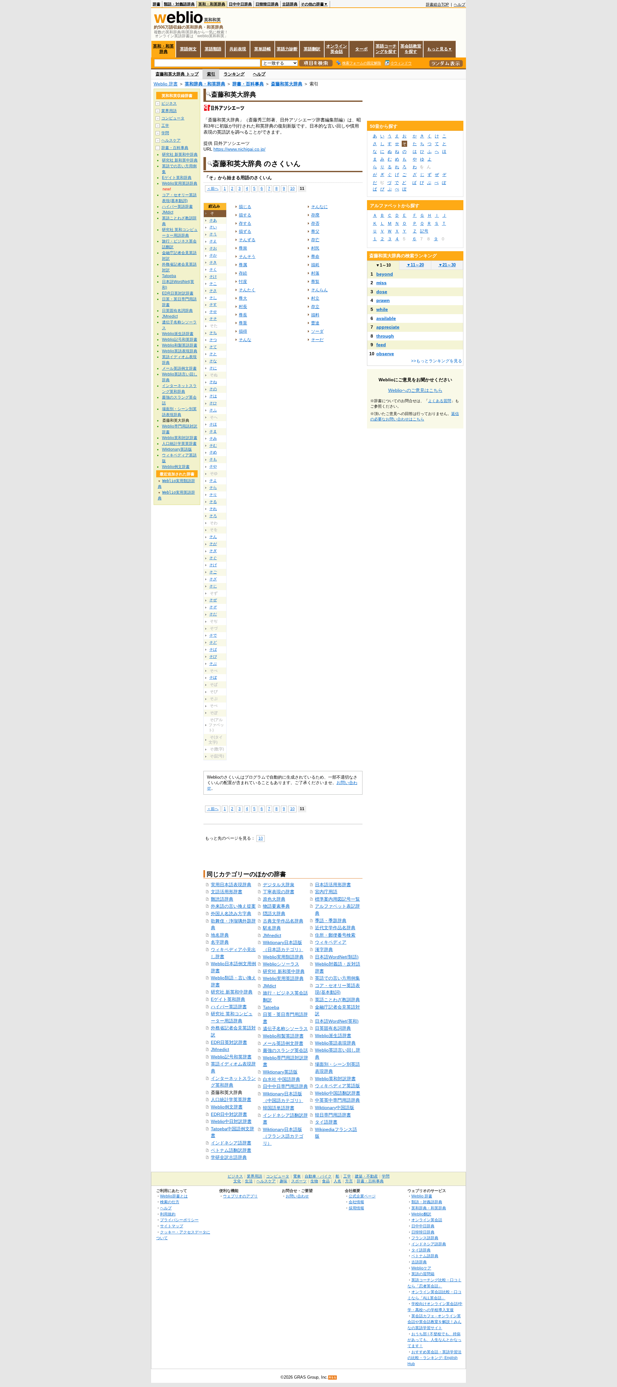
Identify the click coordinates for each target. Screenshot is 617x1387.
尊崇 (243, 248)
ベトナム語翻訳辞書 (231, 1150)
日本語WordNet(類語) (337, 956)
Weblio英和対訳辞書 (335, 1078)
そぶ (213, 663)
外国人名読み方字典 (231, 913)
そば (213, 649)
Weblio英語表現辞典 (335, 1043)
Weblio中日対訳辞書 (231, 1121)
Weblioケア (421, 1268)
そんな (245, 339)
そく (213, 269)
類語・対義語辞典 (179, 4)
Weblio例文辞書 (227, 1106)
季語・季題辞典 (330, 920)
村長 (243, 306)
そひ (213, 403)
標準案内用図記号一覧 (337, 899)
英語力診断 (287, 49)
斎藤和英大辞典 (286, 83)
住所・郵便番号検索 (335, 935)
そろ (213, 516)
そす (213, 304)
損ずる (245, 231)
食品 (326, 1181)
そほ (213, 424)
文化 (237, 1181)
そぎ (213, 551)
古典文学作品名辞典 (283, 920)
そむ (213, 445)
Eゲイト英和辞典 (228, 999)
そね (213, 382)
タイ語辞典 (421, 1250)
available (386, 318)
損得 (243, 331)
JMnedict (220, 1049)
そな (213, 361)
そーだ (317, 339)
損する (245, 215)
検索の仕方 (169, 1202)
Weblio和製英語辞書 (283, 1035)
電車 (297, 1176)
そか (213, 255)
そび (213, 656)
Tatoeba (271, 1007)
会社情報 (356, 1202)
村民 (315, 248)
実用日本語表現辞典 (231, 884)
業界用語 (169, 111)
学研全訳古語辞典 (229, 1157)
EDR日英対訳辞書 (229, 1042)
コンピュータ (172, 118)
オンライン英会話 (336, 49)
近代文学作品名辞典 (335, 927)
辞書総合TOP (437, 4)
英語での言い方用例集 (337, 978)
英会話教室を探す (410, 49)
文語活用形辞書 (226, 891)
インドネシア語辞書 (231, 1142)
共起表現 (237, 49)
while (382, 309)
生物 (314, 1181)
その (213, 389)
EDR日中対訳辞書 (229, 1114)
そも (213, 459)
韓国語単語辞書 (278, 1107)
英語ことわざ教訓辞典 (337, 999)
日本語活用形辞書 (333, 884)
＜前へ (213, 188)
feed (381, 344)
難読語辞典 (222, 899)
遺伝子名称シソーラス (285, 1028)
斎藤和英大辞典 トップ (177, 74)
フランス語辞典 (424, 1238)
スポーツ (299, 1181)
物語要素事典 (276, 906)
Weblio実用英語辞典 (283, 978)
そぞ (213, 607)
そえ (213, 241)
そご (213, 572)
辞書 (156, 4)
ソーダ (317, 331)
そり (213, 494)
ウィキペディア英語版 (337, 1085)
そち (213, 333)
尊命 (315, 256)
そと (213, 354)
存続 (243, 273)
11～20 (415, 264)
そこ (213, 283)
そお (213, 248)
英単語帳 (262, 49)
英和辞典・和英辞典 (205, 83)
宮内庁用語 (326, 891)
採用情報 (356, 1208)
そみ (213, 438)
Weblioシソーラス (281, 964)
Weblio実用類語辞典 (283, 956)
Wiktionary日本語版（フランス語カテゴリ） (283, 1136)
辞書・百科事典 (248, 83)
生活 (249, 1181)
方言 (349, 1181)
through (385, 336)
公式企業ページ (362, 1196)
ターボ (361, 49)
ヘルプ (459, 4)
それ (213, 509)
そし (213, 298)
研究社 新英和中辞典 (232, 991)
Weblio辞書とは (174, 1196)
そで (213, 635)
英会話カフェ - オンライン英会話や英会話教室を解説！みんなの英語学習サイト (434, 1322)
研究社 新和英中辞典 (284, 971)
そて (213, 347)
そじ (213, 586)
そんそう (247, 256)
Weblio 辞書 (166, 83)
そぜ (213, 600)
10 (292, 188)
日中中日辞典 (240, 4)
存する (245, 223)
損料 (315, 315)
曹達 (315, 323)
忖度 (243, 281)
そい (213, 227)
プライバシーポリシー (179, 1220)
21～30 (447, 264)
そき (213, 262)
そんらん (319, 289)
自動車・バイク (318, 1176)
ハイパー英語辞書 (229, 1006)
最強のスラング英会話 (285, 1050)
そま (213, 431)
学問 (165, 133)
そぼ (213, 677)
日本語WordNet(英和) (337, 1021)
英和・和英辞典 (211, 4)
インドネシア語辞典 (428, 1244)
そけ (213, 276)
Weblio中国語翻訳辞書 (337, 1093)
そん (213, 536)
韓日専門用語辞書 (333, 1115)
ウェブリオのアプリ (240, 1196)
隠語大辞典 (274, 913)
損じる (245, 206)
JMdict (269, 985)
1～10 (383, 265)
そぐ (213, 558)
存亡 (315, 239)
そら (213, 487)
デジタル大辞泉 (278, 884)
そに (213, 368)
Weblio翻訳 (421, 1214)
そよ (213, 480)
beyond (384, 274)
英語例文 (188, 49)
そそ (213, 318)
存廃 (315, 215)
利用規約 (167, 1214)
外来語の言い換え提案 (233, 906)
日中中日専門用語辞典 (285, 1086)
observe (385, 353)
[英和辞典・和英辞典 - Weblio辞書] (178, 21)
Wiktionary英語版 (280, 1071)
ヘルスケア (171, 140)
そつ (213, 340)
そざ (213, 579)
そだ (213, 614)
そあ (213, 220)
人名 (337, 1181)
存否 (315, 223)
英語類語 (213, 49)
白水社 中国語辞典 (281, 1079)
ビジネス (169, 103)
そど (213, 642)
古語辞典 (290, 4)
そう (213, 234)
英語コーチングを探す (386, 49)
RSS (332, 1377)
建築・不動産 (366, 1176)
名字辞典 (220, 942)
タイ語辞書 (326, 1122)
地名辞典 (220, 935)
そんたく (247, 289)
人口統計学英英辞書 (231, 1099)
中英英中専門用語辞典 (337, 1100)
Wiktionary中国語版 (334, 1107)
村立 (315, 298)
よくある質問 (439, 401)
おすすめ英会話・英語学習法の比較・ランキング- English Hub (434, 1358)
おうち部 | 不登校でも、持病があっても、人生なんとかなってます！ (434, 1340)
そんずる (247, 239)
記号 (424, 231)
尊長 (243, 315)
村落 (315, 273)
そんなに (319, 206)
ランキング (234, 74)
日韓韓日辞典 (267, 4)
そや (213, 466)
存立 (315, 306)
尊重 (243, 323)
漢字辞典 (324, 949)
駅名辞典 (272, 928)
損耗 (315, 264)
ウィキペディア (330, 942)
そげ (213, 565)
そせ (213, 311)
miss (381, 282)
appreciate (387, 327)
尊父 (315, 231)
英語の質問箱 (422, 1274)
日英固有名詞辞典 (333, 1028)
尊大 (243, 298)
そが (213, 544)
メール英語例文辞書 (283, 1043)
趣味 (283, 1181)
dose (381, 291)
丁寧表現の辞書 (278, 891)
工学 (165, 125)
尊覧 (315, 281)
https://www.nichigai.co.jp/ (239, 149)
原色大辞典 (274, 899)
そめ (213, 452)
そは (213, 396)
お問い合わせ (297, 1196)
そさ (213, 290)
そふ (213, 410)
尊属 (243, 264)
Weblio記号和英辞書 (231, 1056)
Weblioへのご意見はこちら (415, 390)
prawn (383, 300)
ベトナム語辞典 (424, 1256)
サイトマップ (171, 1226)
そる (213, 501)
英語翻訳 (312, 49)
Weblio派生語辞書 (333, 1035)
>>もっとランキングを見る (436, 360)
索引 (211, 74)
